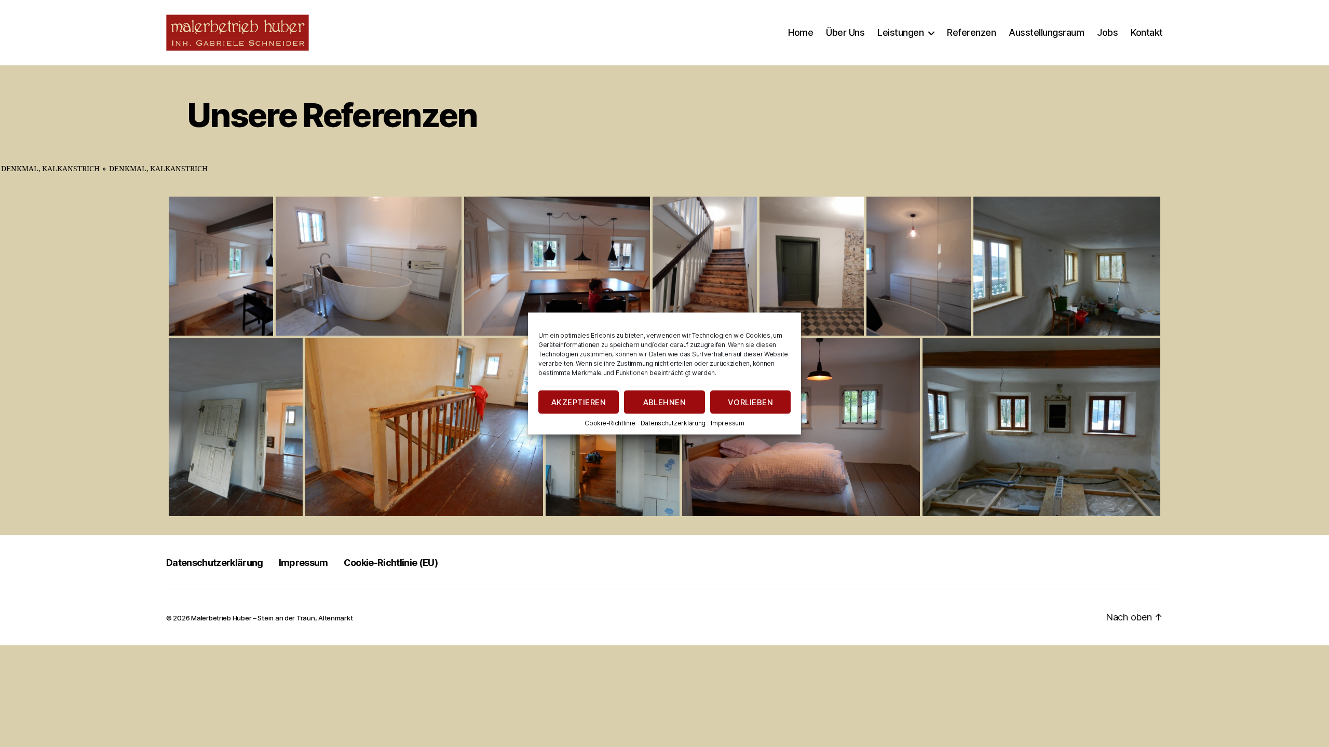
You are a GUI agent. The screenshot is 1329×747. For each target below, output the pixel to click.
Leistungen (900, 32)
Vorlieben (751, 402)
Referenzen (971, 32)
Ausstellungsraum (1046, 32)
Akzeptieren (578, 402)
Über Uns (845, 32)
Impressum (727, 423)
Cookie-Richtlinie (610, 423)
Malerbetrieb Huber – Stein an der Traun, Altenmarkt (271, 618)
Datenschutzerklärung (673, 423)
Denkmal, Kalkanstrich (50, 168)
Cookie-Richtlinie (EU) (391, 562)
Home (800, 32)
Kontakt (1147, 32)
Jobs (1107, 32)
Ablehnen (664, 402)
